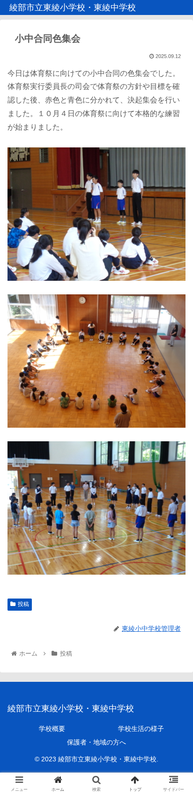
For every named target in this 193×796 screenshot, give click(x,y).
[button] (173, 753)
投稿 (23, 604)
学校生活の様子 (141, 728)
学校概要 (52, 728)
